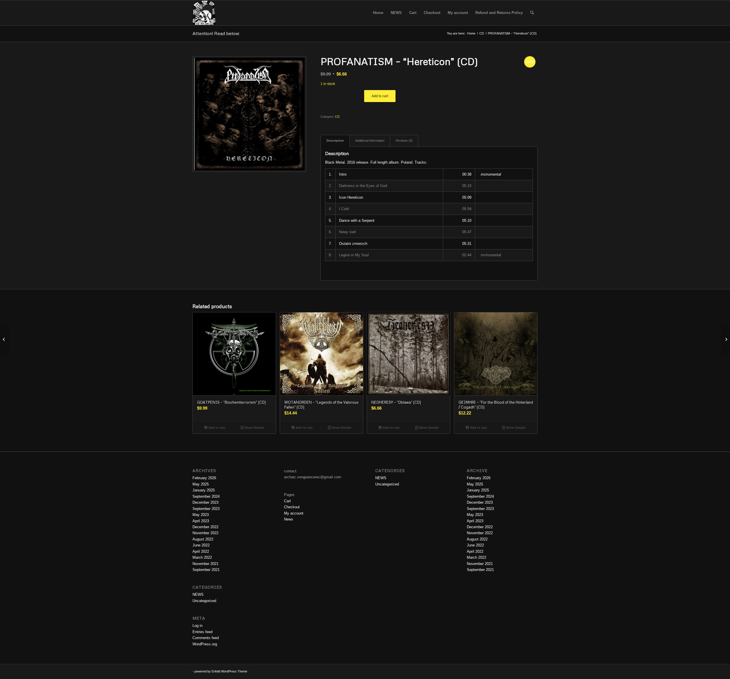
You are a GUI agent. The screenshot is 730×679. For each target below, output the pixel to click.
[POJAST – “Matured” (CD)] (725, 339)
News (288, 519)
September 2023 (206, 509)
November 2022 (205, 533)
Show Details (254, 427)
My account (293, 513)
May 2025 (200, 484)
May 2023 (200, 515)
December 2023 (205, 502)
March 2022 (202, 557)
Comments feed (205, 638)
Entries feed (202, 632)
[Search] (532, 12)
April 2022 (200, 551)
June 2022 (201, 545)
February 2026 (204, 478)
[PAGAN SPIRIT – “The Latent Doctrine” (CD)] (4, 339)
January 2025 (203, 490)
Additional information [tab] (369, 140)
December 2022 (205, 527)
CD (337, 116)
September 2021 (206, 570)
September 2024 (206, 496)
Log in (197, 625)
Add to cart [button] (216, 427)
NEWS (198, 594)
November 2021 (205, 564)
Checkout (292, 507)
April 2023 (200, 521)
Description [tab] (335, 140)
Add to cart (380, 96)
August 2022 (202, 539)
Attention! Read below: (216, 33)
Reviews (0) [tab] (404, 140)
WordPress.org (204, 644)
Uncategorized (204, 601)
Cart (287, 501)
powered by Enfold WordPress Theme (220, 671)
